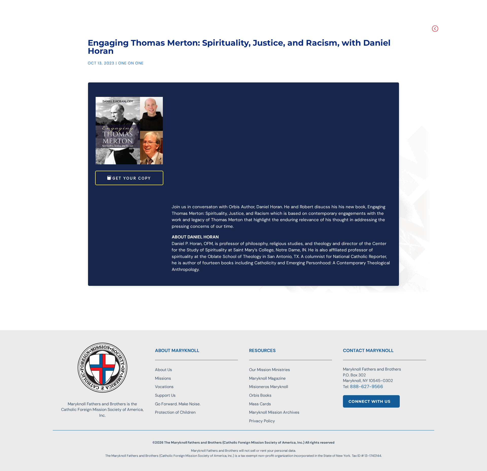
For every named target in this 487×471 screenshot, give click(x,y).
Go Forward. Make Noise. (177, 404)
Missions (163, 378)
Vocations (164, 386)
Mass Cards (260, 404)
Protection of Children (175, 412)
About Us (163, 369)
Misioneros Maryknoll (268, 386)
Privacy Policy (262, 421)
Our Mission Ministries (269, 369)
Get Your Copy (132, 178)
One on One (131, 63)
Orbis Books (260, 395)
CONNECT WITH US (370, 401)
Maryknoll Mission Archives (274, 412)
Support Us (165, 395)
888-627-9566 (366, 386)
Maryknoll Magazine (267, 378)
